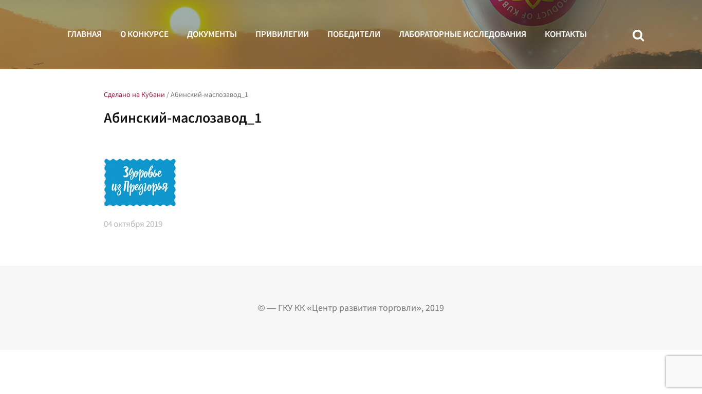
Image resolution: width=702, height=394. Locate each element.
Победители (353, 34)
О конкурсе (144, 34)
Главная (84, 34)
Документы (212, 34)
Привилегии (282, 34)
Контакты (566, 34)
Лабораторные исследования (462, 34)
